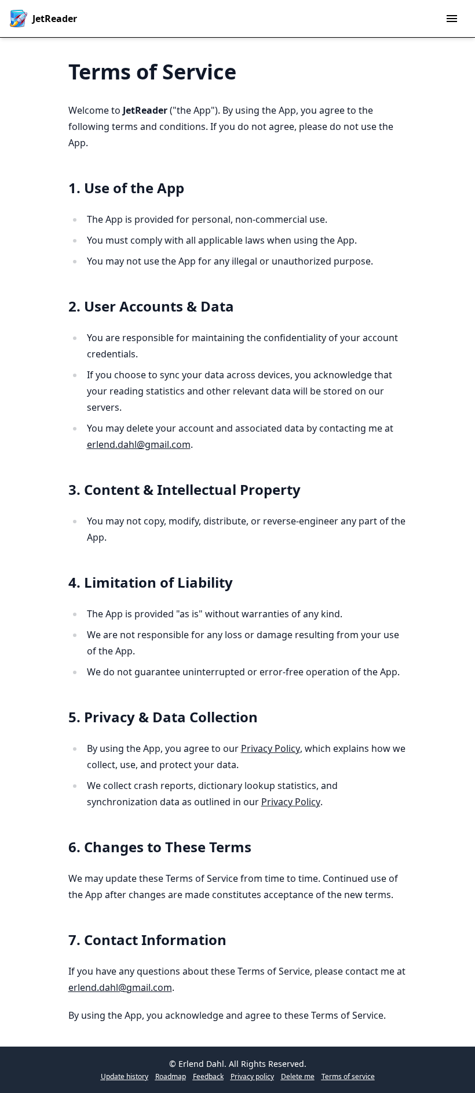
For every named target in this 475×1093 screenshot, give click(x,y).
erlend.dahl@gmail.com (139, 444)
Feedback (208, 1076)
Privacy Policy (270, 748)
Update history (124, 1076)
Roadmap (170, 1076)
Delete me (298, 1076)
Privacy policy (252, 1076)
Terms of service (348, 1076)
